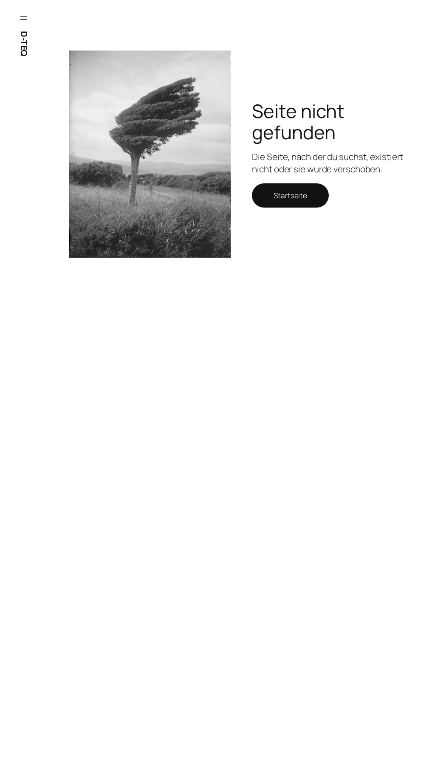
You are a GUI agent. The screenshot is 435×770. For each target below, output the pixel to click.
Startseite (290, 195)
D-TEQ (24, 43)
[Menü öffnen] (24, 18)
